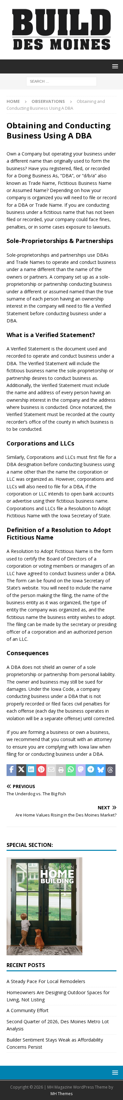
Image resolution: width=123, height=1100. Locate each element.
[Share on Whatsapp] (71, 770)
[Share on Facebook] (11, 770)
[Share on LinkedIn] (31, 770)
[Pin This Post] (41, 770)
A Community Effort (28, 1010)
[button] (114, 66)
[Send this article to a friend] (51, 770)
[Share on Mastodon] (81, 770)
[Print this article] (61, 770)
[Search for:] (61, 81)
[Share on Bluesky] (101, 770)
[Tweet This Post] (21, 770)
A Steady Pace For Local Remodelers (46, 981)
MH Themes (61, 1093)
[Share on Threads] (110, 770)
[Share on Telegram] (90, 770)
